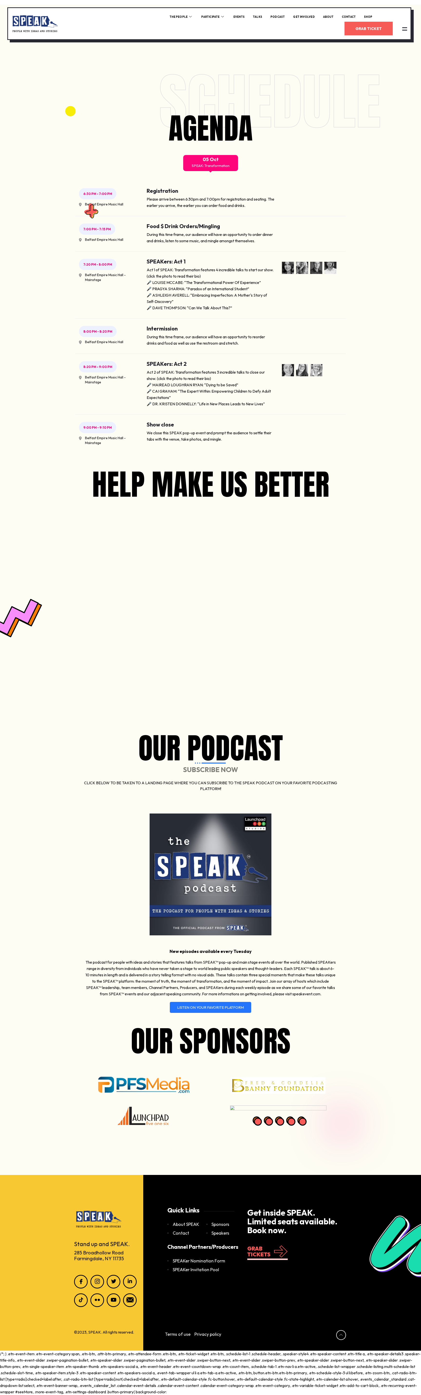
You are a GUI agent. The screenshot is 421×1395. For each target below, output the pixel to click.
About (328, 17)
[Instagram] (97, 1281)
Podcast (277, 17)
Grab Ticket (368, 28)
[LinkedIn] (130, 1281)
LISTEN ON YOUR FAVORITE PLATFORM (210, 1007)
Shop (368, 17)
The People (179, 17)
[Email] (130, 1300)
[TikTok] (81, 1300)
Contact (349, 17)
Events (239, 17)
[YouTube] (113, 1300)
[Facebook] (81, 1281)
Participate (210, 17)
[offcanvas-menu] (404, 29)
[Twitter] (113, 1281)
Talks (257, 17)
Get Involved (304, 17)
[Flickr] (97, 1300)
